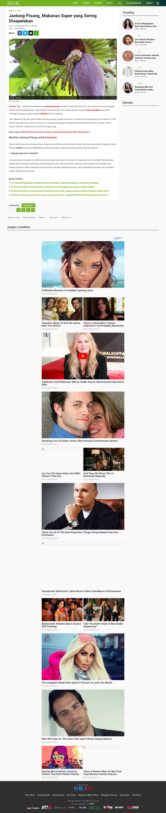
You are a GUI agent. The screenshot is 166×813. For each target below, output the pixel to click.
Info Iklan (71, 795)
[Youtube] (90, 788)
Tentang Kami (43, 795)
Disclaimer (125, 795)
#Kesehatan (54, 217)
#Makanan (42, 217)
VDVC (92, 804)
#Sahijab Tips (66, 217)
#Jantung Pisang (13, 217)
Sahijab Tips (15, 106)
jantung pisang (52, 106)
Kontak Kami (58, 795)
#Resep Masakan (29, 217)
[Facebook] (76, 788)
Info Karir (136, 795)
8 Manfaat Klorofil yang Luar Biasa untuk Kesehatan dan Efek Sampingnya (55, 132)
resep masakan (93, 110)
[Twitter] (80, 788)
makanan (43, 113)
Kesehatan (51, 137)
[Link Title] (14, 3)
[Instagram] (85, 788)
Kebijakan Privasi (109, 795)
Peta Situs (30, 795)
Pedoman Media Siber (88, 795)
